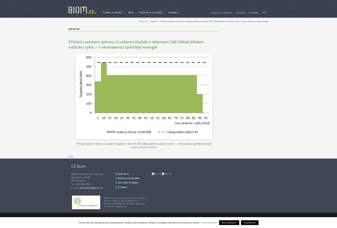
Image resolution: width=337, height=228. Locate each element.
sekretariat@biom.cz (91, 187)
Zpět (71, 156)
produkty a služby (151, 12)
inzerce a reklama (221, 12)
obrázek (153, 21)
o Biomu (173, 12)
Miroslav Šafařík (147, 147)
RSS (265, 12)
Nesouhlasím (229, 222)
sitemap (240, 12)
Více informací (209, 222)
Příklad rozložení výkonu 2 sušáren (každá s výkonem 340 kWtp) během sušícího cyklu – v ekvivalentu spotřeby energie (214, 21)
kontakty (254, 12)
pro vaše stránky (128, 182)
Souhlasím (250, 222)
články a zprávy (113, 12)
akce (131, 12)
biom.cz (143, 21)
